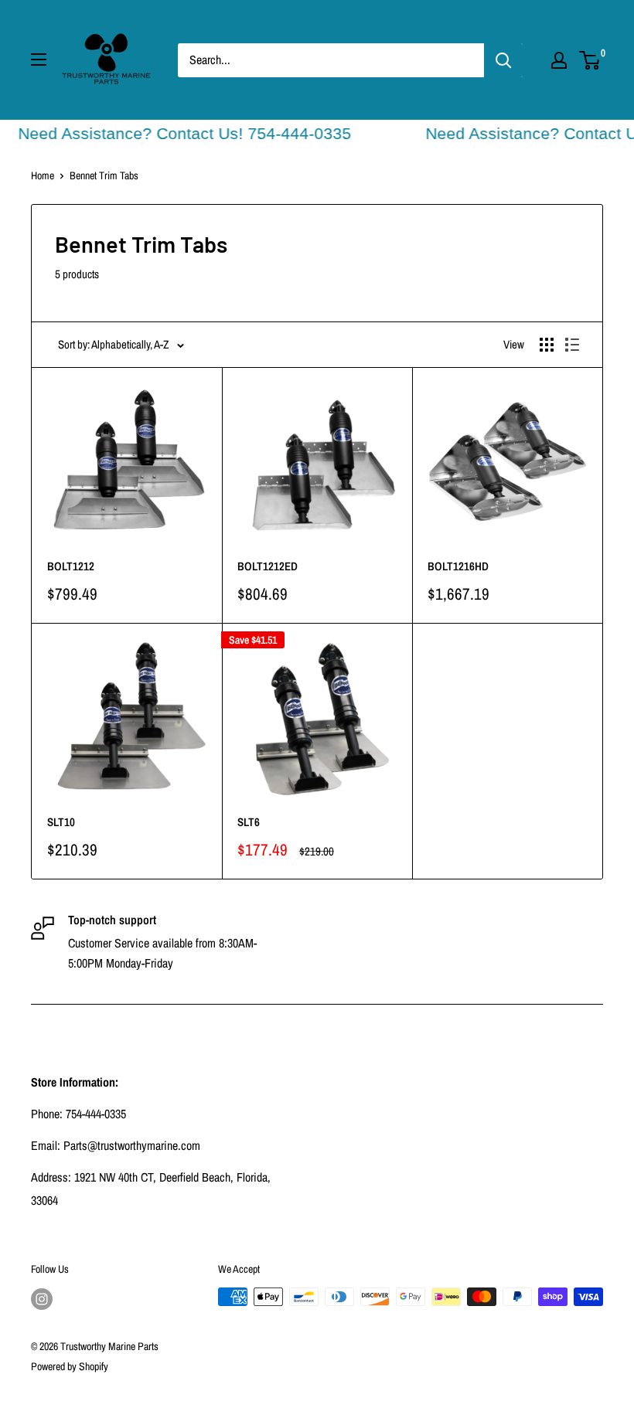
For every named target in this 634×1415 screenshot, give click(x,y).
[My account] (559, 60)
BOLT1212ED (267, 566)
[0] (590, 60)
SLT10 (61, 822)
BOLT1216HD (458, 566)
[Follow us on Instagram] (42, 1298)
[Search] (503, 60)
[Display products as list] (572, 345)
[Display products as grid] (547, 345)
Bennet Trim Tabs (104, 175)
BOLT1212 (70, 566)
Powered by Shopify (69, 1366)
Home (42, 175)
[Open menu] (38, 59)
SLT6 (248, 822)
